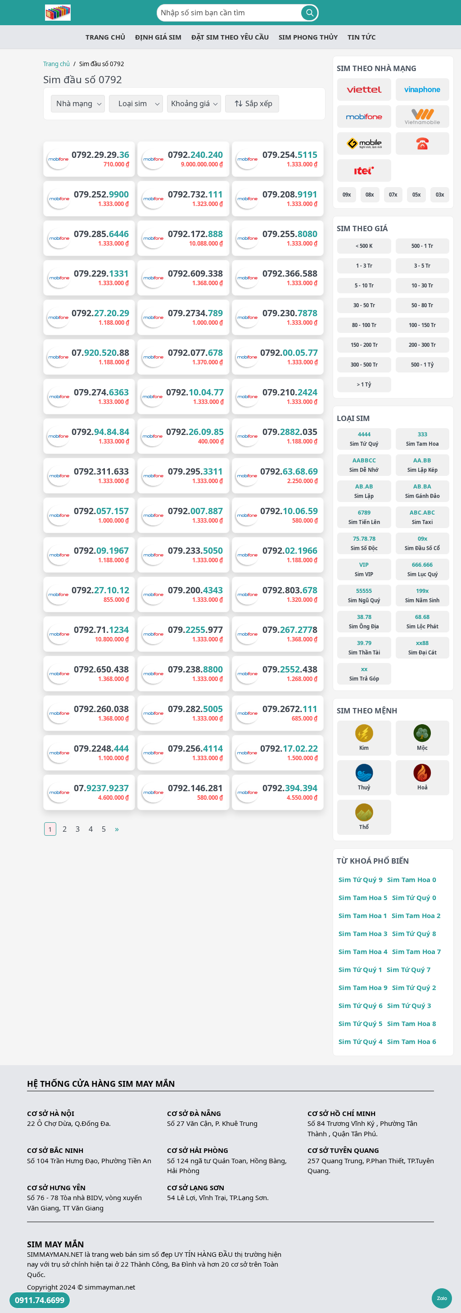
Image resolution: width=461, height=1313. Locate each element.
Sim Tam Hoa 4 (363, 951)
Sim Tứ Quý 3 (409, 1005)
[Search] (309, 12)
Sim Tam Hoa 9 (363, 987)
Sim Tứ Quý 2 (414, 987)
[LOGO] (58, 12)
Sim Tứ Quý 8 (414, 933)
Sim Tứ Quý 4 (361, 1041)
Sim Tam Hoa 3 (363, 933)
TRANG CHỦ (105, 36)
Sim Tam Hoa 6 (411, 1041)
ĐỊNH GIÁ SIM (158, 36)
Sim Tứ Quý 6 (361, 1005)
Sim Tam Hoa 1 (363, 915)
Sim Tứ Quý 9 (361, 879)
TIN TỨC (362, 36)
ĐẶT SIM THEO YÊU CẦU (230, 36)
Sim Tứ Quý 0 (414, 897)
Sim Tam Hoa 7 (416, 951)
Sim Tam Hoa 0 (411, 879)
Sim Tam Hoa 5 (363, 897)
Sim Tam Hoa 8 (411, 1023)
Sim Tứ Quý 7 (408, 969)
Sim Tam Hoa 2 (416, 915)
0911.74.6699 (39, 1300)
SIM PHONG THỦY (308, 36)
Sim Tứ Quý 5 (361, 1023)
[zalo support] (442, 1298)
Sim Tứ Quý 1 (360, 969)
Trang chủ (56, 64)
